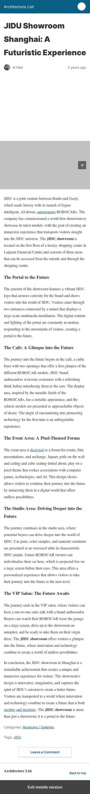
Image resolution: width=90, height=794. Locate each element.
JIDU (17, 737)
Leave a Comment (45, 752)
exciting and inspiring (20, 709)
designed (37, 449)
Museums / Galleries (38, 727)
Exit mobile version (45, 787)
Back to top (78, 773)
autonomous (46, 211)
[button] (82, 165)
